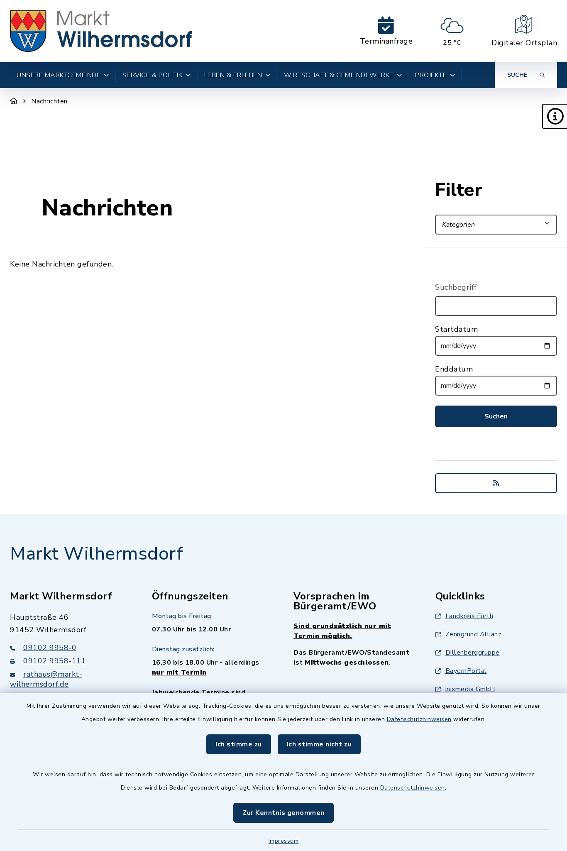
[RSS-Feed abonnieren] (496, 483)
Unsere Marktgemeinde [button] (58, 75)
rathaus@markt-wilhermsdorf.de (46, 679)
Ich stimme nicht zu (319, 744)
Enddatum (454, 369)
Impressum (284, 841)
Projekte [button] (431, 75)
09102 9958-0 (49, 648)
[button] (554, 116)
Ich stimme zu (238, 744)
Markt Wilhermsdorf (96, 553)
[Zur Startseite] (14, 101)
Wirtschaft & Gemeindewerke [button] (338, 75)
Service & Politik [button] (152, 75)
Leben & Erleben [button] (233, 75)
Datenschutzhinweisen (419, 719)
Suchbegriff (456, 287)
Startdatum (456, 329)
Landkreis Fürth (469, 616)
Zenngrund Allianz (473, 634)
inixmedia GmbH (470, 689)
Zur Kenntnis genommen (283, 812)
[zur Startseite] (101, 31)
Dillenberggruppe (472, 652)
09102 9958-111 (54, 661)
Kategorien (458, 224)
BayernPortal (466, 670)
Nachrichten (49, 101)
